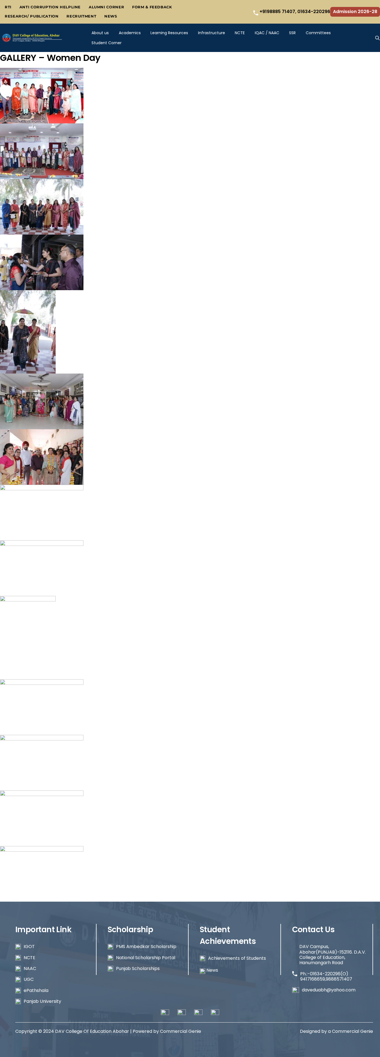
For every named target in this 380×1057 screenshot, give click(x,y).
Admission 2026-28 (355, 11)
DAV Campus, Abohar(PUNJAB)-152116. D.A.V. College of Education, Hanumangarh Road (332, 954)
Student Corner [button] (107, 43)
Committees (318, 33)
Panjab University (42, 1001)
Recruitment (81, 16)
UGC (29, 979)
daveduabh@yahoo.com (329, 990)
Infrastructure (211, 33)
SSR (292, 33)
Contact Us (313, 929)
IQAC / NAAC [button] (267, 33)
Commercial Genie (352, 1031)
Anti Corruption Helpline (50, 7)
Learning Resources (169, 33)
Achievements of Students (237, 958)
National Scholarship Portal (145, 957)
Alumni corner (106, 7)
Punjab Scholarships (138, 968)
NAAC (30, 968)
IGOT (29, 946)
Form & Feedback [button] (152, 7)
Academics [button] (130, 33)
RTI (8, 7)
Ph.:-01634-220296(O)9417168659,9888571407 (326, 976)
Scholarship (130, 929)
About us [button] (100, 33)
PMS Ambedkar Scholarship (146, 946)
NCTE (240, 33)
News (110, 16)
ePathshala (36, 990)
